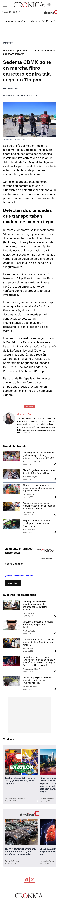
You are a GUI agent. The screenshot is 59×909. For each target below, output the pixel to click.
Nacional (9, 21)
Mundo (34, 21)
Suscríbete (13, 583)
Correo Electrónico (15, 563)
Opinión (45, 21)
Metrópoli (22, 21)
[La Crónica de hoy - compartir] (55, 464)
